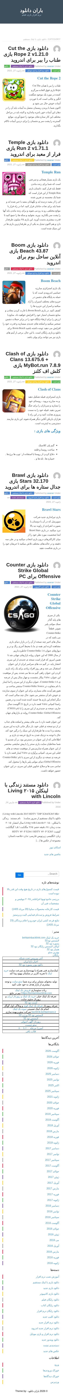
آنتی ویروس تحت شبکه (31, 958)
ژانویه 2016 (53, 1263)
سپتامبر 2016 (52, 1217)
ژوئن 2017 (53, 1177)
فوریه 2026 (53, 1062)
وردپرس (54, 1382)
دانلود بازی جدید (51, 1288)
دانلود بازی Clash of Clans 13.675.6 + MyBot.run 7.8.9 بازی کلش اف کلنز (33, 362)
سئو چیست (31, 1025)
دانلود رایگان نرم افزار (48, 1311)
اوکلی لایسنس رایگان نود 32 (45, 946)
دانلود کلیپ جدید (51, 1316)
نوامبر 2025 (53, 1079)
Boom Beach (51, 280)
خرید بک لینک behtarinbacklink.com (40, 937)
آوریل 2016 (53, 1246)
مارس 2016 (52, 1251)
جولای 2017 (53, 1171)
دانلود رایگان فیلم (50, 1299)
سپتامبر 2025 (52, 1091)
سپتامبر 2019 (52, 1114)
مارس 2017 (52, 1188)
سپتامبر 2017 (52, 1160)
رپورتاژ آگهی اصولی (31, 1021)
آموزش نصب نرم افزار (47, 1276)
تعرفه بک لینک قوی (33, 1005)
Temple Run (51, 172)
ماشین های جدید (52, 854)
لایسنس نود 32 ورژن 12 (31, 1015)
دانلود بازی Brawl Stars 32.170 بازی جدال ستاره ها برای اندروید (33, 481)
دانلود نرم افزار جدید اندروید (38, 498)
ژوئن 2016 (53, 1234)
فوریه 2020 (53, 1108)
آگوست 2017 (52, 1165)
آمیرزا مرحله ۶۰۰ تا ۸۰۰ (31, 1028)
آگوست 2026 (52, 1051)
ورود (56, 1364)
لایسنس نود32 (52, 940)
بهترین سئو (53, 952)
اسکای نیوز (55, 847)
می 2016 (54, 1240)
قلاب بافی (31, 1031)
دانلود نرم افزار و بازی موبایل (38, 71)
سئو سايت (17, 981)
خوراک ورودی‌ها (51, 1370)
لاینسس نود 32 (30, 1018)
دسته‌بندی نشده (18, 498)
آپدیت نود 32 (31, 1002)
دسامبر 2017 (52, 1148)
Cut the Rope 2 (49, 78)
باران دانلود (31, 10)
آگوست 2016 (52, 1223)
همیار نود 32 (53, 949)
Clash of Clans (49, 389)
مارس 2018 (52, 1131)
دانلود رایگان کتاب (50, 1305)
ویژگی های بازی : (47, 430)
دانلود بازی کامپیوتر (42, 587)
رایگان (56, 955)
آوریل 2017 (53, 1182)
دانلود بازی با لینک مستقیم (22, 66)
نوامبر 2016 (53, 1211)
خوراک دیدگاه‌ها (51, 1376)
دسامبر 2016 (52, 1205)
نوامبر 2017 (53, 1154)
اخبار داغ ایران (31, 961)
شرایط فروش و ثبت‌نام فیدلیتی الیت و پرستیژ (36, 915)
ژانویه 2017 (53, 1200)
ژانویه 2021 (53, 1096)
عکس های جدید (51, 1351)
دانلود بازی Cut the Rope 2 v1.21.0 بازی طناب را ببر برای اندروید (32, 54)
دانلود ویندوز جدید (50, 1339)
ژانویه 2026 (53, 1068)
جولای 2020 (53, 1102)
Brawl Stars (51, 509)
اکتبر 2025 (53, 1085)
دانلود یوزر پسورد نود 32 (31, 964)
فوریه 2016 (53, 1257)
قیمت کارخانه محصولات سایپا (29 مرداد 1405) (35, 909)
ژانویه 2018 (53, 1142)
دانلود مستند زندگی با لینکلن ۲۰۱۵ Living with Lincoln (33, 790)
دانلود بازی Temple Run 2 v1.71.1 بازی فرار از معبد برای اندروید (33, 148)
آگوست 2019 (52, 1119)
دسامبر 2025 (52, 1074)
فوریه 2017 (53, 1194)
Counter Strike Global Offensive (53, 601)
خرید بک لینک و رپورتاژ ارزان (21, 996)
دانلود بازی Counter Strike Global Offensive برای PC (33, 570)
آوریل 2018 (53, 1125)
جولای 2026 (53, 1056)
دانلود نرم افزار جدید (49, 1322)
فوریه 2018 (53, 1137)
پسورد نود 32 (52, 943)
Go (19, 875)
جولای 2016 (53, 1228)
